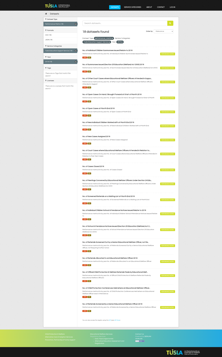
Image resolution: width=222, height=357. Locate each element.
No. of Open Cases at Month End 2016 (98, 108)
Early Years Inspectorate (104, 339)
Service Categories (132, 7)
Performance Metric (167, 54)
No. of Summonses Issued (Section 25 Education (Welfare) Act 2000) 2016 (113, 64)
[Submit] (170, 23)
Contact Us (139, 334)
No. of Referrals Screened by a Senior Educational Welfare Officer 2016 (112, 304)
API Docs (117, 320)
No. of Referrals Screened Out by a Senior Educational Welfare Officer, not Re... (115, 242)
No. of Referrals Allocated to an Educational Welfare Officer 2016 (109, 258)
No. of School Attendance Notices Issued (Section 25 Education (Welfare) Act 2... (116, 226)
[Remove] (112, 38)
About (149, 7)
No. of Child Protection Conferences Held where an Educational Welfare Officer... (116, 288)
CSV (89, 57)
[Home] (46, 14)
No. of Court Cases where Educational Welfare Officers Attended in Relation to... (116, 150)
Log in (172, 7)
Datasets (115, 7)
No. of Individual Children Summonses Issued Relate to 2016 (107, 50)
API (110, 320)
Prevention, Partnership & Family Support (60, 340)
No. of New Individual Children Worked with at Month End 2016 (108, 122)
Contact (160, 7)
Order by (149, 31)
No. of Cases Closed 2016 (93, 166)
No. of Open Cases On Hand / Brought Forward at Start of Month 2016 (112, 94)
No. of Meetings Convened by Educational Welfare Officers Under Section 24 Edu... (117, 180)
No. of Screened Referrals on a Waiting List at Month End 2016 (108, 196)
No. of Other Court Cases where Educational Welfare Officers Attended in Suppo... (117, 78)
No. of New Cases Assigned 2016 (96, 136)
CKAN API (138, 339)
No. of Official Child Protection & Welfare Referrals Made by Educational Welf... (115, 272)
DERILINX (147, 336)
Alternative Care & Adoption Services (59, 337)
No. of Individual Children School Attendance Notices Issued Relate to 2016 (114, 210)
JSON (84, 57)
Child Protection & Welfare (55, 334)
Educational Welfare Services (101, 334)
